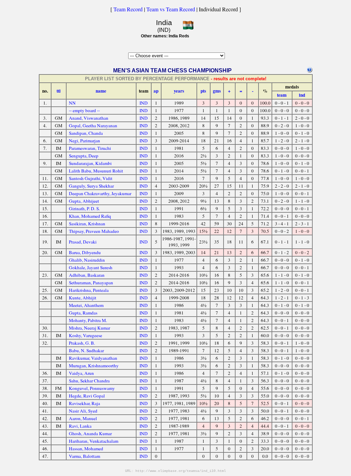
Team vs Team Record (170, 9)
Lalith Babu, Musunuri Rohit (96, 171)
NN (72, 103)
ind (302, 95)
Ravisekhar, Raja (84, 403)
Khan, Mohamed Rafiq (90, 216)
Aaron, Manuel (83, 418)
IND (144, 103)
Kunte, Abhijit (82, 298)
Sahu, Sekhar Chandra (89, 381)
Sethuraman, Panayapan (91, 282)
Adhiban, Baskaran (87, 275)
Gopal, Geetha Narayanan (93, 125)
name (101, 90)
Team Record (128, 9)
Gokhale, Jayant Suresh (90, 267)
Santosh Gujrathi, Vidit (90, 178)
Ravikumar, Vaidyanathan (93, 358)
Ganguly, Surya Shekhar (91, 186)
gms (217, 90)
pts (203, 90)
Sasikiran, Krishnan (87, 224)
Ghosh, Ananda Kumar (90, 433)
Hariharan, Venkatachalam (93, 441)
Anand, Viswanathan (88, 118)
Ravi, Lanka (80, 426)
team (282, 95)
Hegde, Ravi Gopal (87, 396)
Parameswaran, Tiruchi (90, 148)
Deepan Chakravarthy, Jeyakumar (100, 193)
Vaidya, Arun (81, 373)
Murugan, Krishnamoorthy (94, 365)
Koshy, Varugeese (85, 335)
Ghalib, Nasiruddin (87, 260)
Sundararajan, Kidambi (90, 163)
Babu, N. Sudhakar (86, 350)
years (179, 90)
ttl (59, 90)
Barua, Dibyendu (85, 252)
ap (156, 90)
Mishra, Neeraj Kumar (89, 328)
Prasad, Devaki (83, 242)
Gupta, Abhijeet (84, 201)
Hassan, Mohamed (86, 448)
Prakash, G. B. (82, 343)
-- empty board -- (84, 110)
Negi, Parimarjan (84, 141)
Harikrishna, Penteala (89, 290)
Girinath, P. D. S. (84, 208)
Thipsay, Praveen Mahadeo (94, 231)
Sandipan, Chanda (86, 133)
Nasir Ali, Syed (83, 411)
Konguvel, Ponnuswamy (92, 388)
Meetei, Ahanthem (86, 305)
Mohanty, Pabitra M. (88, 320)
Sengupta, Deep (83, 156)
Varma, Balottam (84, 456)
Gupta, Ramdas (83, 313)
